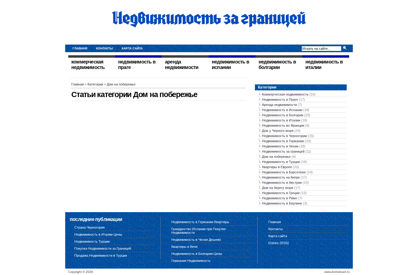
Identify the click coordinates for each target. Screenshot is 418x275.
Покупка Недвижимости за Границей (102, 248)
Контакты (104, 48)
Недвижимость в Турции (281, 162)
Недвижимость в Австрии (282, 182)
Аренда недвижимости (279, 105)
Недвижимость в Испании (282, 110)
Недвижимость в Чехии (280, 146)
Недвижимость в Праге (280, 99)
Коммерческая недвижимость (285, 94)
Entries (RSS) (278, 243)
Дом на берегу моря (277, 188)
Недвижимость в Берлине (282, 203)
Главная (80, 48)
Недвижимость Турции (92, 241)
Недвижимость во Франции (283, 125)
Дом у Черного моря (277, 130)
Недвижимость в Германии (283, 141)
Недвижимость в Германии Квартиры (200, 222)
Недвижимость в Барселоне (284, 172)
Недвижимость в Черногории (284, 136)
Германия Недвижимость (191, 260)
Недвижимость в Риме (279, 198)
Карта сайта (132, 48)
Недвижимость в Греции (281, 193)
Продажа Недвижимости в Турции (100, 255)
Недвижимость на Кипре (281, 177)
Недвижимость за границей (283, 151)
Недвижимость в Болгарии (282, 115)
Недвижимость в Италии (281, 120)
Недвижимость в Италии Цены (98, 234)
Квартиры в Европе (277, 167)
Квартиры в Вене (184, 246)
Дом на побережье (276, 156)
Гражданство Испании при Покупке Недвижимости (198, 230)
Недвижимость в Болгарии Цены (196, 253)
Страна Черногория (89, 227)
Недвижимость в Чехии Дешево (196, 239)
